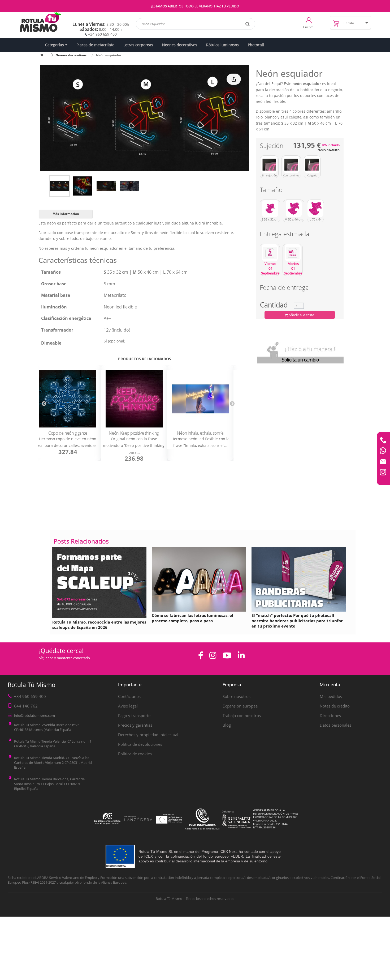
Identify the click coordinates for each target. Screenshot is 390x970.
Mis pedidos (331, 696)
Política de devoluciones (140, 744)
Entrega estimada (285, 234)
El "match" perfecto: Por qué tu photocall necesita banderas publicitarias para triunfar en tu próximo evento (297, 621)
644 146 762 (26, 706)
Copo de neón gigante (67, 433)
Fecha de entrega (284, 288)
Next (232, 403)
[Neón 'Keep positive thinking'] (134, 398)
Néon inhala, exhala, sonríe (200, 433)
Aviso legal (128, 706)
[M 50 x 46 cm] (293, 208)
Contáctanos (129, 696)
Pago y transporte (134, 715)
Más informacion (66, 213)
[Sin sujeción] (269, 164)
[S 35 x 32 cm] (270, 208)
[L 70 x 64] (315, 208)
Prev (43, 403)
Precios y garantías (135, 725)
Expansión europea (240, 706)
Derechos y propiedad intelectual (148, 734)
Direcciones (330, 715)
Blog (227, 725)
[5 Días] (269, 252)
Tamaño (272, 190)
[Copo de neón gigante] (67, 398)
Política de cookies (135, 753)
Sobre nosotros (236, 696)
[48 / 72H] (292, 252)
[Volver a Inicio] (45, 55)
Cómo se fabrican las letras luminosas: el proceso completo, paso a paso (192, 618)
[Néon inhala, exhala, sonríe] (200, 398)
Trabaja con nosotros (242, 715)
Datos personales (335, 725)
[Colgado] (312, 164)
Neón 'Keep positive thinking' (134, 433)
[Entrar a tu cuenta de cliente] (309, 20)
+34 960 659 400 (102, 34)
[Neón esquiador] (59, 186)
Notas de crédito (335, 706)
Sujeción (272, 146)
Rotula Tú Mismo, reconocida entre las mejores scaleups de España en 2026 (99, 624)
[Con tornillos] (291, 164)
